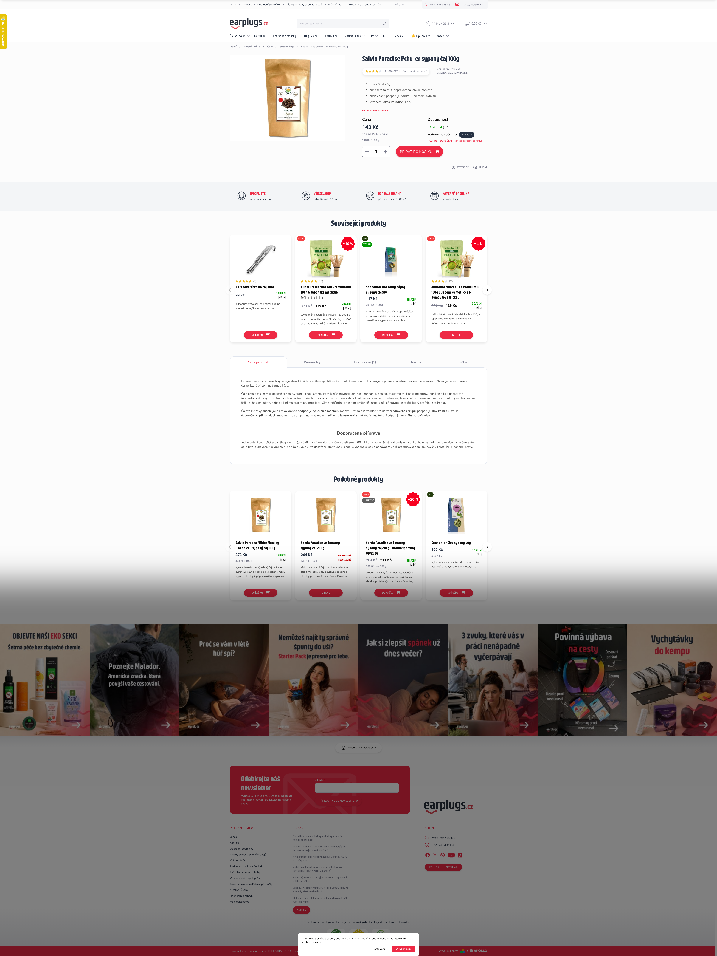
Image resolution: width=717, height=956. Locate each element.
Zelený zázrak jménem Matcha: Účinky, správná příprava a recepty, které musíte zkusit (320, 889)
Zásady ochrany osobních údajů (304, 4)
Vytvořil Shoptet (448, 951)
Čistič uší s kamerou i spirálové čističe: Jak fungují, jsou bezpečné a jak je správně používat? (319, 848)
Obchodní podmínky (268, 4)
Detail (456, 334)
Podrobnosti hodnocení (415, 71)
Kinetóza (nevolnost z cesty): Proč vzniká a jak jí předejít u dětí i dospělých (320, 879)
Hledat (384, 23)
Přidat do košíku (416, 151)
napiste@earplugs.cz (444, 837)
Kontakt (247, 4)
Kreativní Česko (239, 890)
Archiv (301, 910)
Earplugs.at (375, 922)
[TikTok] (460, 854)
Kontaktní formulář (443, 867)
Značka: (452, 73)
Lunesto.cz (405, 922)
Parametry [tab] (312, 362)
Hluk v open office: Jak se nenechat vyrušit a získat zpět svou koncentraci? (320, 900)
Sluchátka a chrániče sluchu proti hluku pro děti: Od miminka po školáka (317, 838)
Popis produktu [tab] (258, 362)
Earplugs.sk (327, 922)
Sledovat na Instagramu (362, 747)
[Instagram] (435, 854)
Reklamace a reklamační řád (365, 4)
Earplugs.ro (390, 922)
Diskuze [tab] (415, 362)
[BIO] (456, 515)
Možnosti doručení (455, 140)
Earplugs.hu (343, 922)
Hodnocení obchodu (241, 896)
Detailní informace (374, 110)
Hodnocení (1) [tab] (365, 362)
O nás (233, 4)
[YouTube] (451, 854)
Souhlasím (405, 949)
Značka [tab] (461, 362)
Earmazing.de (359, 922)
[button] (487, 290)
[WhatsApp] (442, 854)
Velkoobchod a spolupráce (245, 878)
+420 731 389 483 (443, 845)
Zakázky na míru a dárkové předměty (251, 884)
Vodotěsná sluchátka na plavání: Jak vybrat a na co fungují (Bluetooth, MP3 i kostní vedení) (317, 869)
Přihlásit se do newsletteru (338, 800)
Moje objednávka (239, 902)
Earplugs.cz (312, 922)
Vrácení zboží (335, 4)
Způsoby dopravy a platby (245, 872)
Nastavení (378, 949)
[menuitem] (240, 36)
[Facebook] (427, 854)
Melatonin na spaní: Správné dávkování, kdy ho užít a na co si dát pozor (320, 858)
